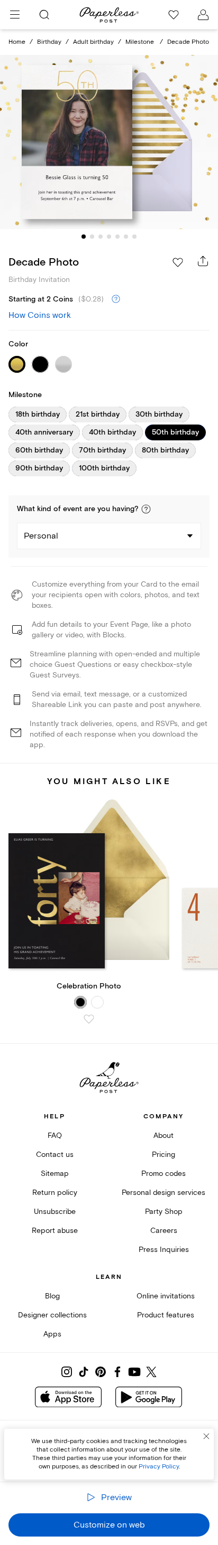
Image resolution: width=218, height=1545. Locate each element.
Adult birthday (93, 42)
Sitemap (55, 1173)
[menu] (15, 14)
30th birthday (159, 414)
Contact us (55, 1154)
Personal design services (163, 1192)
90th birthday (39, 468)
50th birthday (175, 432)
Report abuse (55, 1230)
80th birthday (165, 450)
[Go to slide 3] (100, 236)
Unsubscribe (55, 1211)
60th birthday (39, 450)
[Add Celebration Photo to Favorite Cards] (89, 1019)
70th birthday (102, 450)
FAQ (55, 1135)
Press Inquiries (164, 1249)
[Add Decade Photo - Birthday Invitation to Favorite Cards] (177, 262)
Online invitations (166, 1296)
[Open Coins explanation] (116, 299)
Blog (52, 1296)
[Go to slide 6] (126, 236)
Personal (41, 536)
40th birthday (112, 432)
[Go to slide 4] (109, 236)
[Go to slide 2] (92, 236)
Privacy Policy (159, 1467)
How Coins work (39, 315)
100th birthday (104, 468)
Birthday (49, 42)
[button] (146, 509)
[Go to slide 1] (83, 236)
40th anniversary (44, 432)
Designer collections (52, 1315)
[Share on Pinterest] (100, 1372)
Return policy (54, 1192)
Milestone (140, 42)
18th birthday (37, 414)
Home (16, 42)
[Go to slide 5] (117, 236)
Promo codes (163, 1173)
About (163, 1135)
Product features (165, 1315)
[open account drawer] (203, 14)
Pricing (163, 1154)
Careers (163, 1230)
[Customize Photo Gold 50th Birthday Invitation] (109, 142)
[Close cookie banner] (206, 1436)
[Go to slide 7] (134, 236)
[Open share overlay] (203, 261)
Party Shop (164, 1211)
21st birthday (98, 414)
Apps (52, 1334)
